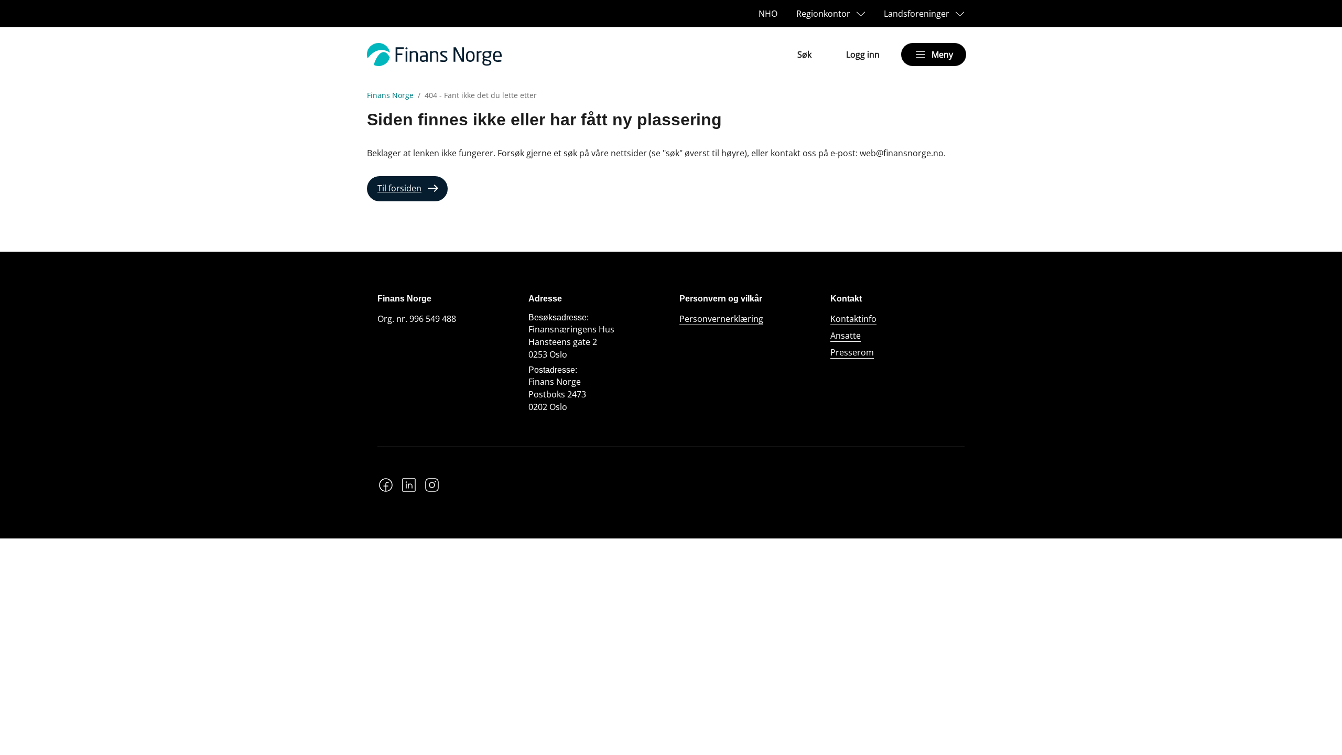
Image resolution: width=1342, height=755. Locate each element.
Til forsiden (399, 188)
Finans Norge (390, 95)
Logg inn (863, 54)
